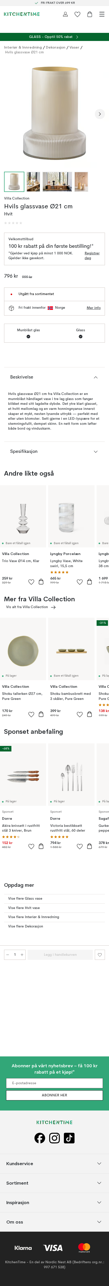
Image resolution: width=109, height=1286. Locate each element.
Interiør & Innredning (23, 47)
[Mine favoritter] (77, 14)
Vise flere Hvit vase (24, 908)
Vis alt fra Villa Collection (27, 607)
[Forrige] (9, 114)
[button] (13, 223)
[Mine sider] (65, 14)
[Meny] (102, 14)
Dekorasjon (55, 47)
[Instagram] (54, 1138)
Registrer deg (92, 256)
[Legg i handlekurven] (41, 582)
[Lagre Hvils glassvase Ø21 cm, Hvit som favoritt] (100, 955)
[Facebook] (39, 1138)
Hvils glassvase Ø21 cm (24, 52)
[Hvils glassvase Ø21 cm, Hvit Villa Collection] (54, 113)
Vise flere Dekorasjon (25, 926)
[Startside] (22, 14)
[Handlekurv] (90, 14)
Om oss (14, 1222)
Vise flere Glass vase (25, 898)
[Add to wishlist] (31, 582)
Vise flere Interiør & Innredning (33, 917)
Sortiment (17, 1183)
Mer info (94, 308)
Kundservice (19, 1163)
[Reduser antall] (7, 955)
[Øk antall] (22, 955)
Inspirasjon (17, 1202)
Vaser (74, 47)
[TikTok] (69, 1138)
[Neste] (100, 114)
